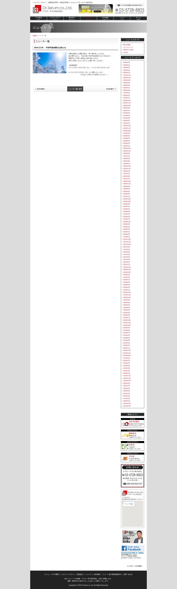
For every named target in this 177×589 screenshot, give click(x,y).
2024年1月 (126, 123)
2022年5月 (126, 158)
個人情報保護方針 (115, 574)
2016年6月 (126, 282)
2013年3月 (126, 370)
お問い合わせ (132, 484)
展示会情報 (126, 44)
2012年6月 (126, 388)
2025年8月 (126, 85)
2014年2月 (126, 345)
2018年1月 (126, 237)
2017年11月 (127, 242)
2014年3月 (126, 343)
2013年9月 (126, 358)
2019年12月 (127, 199)
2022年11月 (127, 151)
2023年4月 (126, 138)
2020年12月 (127, 181)
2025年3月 (126, 93)
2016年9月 (126, 274)
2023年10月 (127, 130)
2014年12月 (127, 320)
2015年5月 (126, 307)
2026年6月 (126, 65)
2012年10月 (127, 380)
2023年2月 (126, 143)
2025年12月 (127, 75)
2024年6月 (126, 113)
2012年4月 (126, 393)
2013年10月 (127, 355)
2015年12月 (127, 292)
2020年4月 (126, 194)
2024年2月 (126, 120)
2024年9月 (126, 108)
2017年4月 (126, 257)
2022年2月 (126, 163)
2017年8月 (126, 249)
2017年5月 (126, 254)
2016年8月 (126, 277)
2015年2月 (126, 315)
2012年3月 (126, 396)
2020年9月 (126, 186)
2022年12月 (127, 148)
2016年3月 (126, 287)
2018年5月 (126, 229)
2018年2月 (126, 234)
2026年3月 (126, 70)
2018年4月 (126, 232)
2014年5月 (126, 338)
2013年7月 (126, 360)
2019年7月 (126, 206)
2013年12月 (127, 350)
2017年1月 (126, 264)
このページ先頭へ (134, 566)
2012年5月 (126, 391)
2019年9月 (126, 204)
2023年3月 (126, 141)
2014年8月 (126, 330)
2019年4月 (126, 214)
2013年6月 (126, 363)
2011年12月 (127, 403)
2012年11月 (127, 378)
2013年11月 (127, 353)
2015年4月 (126, 310)
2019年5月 (126, 211)
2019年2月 (126, 216)
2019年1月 (126, 219)
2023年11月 (127, 128)
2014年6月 (126, 335)
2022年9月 (126, 153)
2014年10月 (127, 325)
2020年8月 (126, 189)
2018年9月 (126, 224)
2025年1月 (126, 98)
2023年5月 (126, 136)
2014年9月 (126, 328)
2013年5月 (126, 365)
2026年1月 (126, 72)
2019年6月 (126, 209)
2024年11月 (127, 103)
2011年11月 (127, 406)
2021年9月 (126, 171)
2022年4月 (126, 161)
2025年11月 (127, 77)
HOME (35, 35)
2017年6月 (126, 252)
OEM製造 (38, 18)
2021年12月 (127, 166)
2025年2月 (126, 95)
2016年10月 (127, 272)
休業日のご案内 (128, 50)
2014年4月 (126, 340)
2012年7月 (126, 386)
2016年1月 (126, 290)
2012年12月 (127, 375)
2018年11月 (127, 221)
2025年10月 (127, 80)
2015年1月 (126, 317)
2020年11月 (127, 183)
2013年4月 (126, 368)
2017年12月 (127, 239)
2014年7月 (126, 333)
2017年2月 (126, 262)
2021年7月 (126, 173)
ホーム (138, 18)
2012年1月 (126, 401)
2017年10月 (127, 244)
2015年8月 (126, 302)
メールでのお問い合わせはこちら (129, 5)
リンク (122, 18)
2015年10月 (127, 297)
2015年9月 (126, 300)
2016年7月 (126, 279)
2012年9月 (126, 383)
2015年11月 (127, 295)
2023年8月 (126, 133)
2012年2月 (126, 398)
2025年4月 (126, 90)
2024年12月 (127, 100)
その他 (125, 52)
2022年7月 (126, 156)
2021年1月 (126, 178)
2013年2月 (126, 373)
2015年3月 (126, 312)
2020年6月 (126, 191)
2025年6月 (126, 87)
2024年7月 (126, 110)
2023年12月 (127, 125)
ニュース (88, 18)
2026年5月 (126, 67)
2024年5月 (126, 115)
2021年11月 (127, 168)
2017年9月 (126, 247)
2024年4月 (126, 118)
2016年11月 (127, 269)
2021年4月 (126, 176)
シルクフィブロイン (55, 18)
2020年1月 (126, 196)
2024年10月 (127, 105)
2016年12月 (127, 267)
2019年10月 (127, 201)
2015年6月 (126, 305)
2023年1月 (126, 146)
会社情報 (105, 18)
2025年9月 (126, 82)
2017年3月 (126, 259)
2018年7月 (126, 226)
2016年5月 (126, 284)
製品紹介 (72, 18)
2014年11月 (127, 322)
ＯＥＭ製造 (55, 574)
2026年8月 (126, 62)
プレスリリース (128, 47)
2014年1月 (126, 348)
